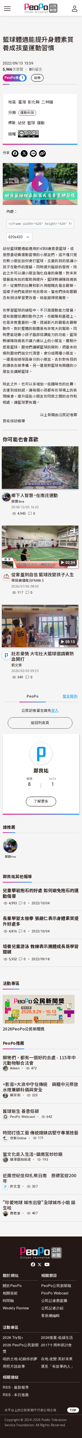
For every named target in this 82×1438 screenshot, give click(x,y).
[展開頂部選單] (74, 8)
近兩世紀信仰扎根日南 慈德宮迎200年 (40, 1178)
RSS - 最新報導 (16, 1387)
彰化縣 (34, 102)
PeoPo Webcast (22, 1117)
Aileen (15, 1068)
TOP (73, 1410)
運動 (41, 123)
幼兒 (22, 123)
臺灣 (22, 102)
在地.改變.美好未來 (57, 1358)
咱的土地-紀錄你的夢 (20, 1358)
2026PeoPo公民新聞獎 (23, 1029)
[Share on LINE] (33, 153)
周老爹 (15, 1213)
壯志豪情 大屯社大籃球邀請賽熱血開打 (42, 656)
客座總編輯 (50, 1315)
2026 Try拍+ (13, 1337)
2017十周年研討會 (56, 1344)
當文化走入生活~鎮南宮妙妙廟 (32, 1154)
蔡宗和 (15, 1095)
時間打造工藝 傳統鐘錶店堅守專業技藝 (41, 1132)
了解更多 (40, 801)
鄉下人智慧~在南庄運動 (34, 495)
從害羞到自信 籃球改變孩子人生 (42, 574)
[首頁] (41, 8)
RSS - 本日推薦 (16, 1394)
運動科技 (27, 113)
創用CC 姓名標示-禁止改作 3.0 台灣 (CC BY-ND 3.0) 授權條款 (29, 133)
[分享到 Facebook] (15, 153)
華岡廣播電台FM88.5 (27, 581)
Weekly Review (16, 1308)
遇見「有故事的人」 (57, 1366)
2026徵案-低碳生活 (57, 1337)
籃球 (31, 123)
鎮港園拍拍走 (20, 1159)
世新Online (18, 1138)
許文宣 (15, 1186)
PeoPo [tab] (32, 696)
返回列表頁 (40, 723)
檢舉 (37, 78)
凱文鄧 (16, 665)
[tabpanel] (40, 710)
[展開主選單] (7, 8)
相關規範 (10, 1293)
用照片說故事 (14, 1366)
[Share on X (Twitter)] (24, 153)
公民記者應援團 (54, 1300)
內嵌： (12, 211)
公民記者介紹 (52, 1308)
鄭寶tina (17, 501)
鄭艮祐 (41, 770)
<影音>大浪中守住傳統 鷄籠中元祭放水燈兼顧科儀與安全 (40, 1086)
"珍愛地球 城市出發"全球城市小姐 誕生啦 (39, 1205)
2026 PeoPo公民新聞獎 (20, 1348)
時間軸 (8, 1300)
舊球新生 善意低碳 (21, 1111)
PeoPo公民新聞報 (56, 1285)
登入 (55, 710)
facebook (33, 1264)
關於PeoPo (12, 1285)
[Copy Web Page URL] (42, 153)
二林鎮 (47, 102)
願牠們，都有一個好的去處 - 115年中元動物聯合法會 (39, 1060)
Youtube (47, 1264)
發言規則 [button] (70, 696)
